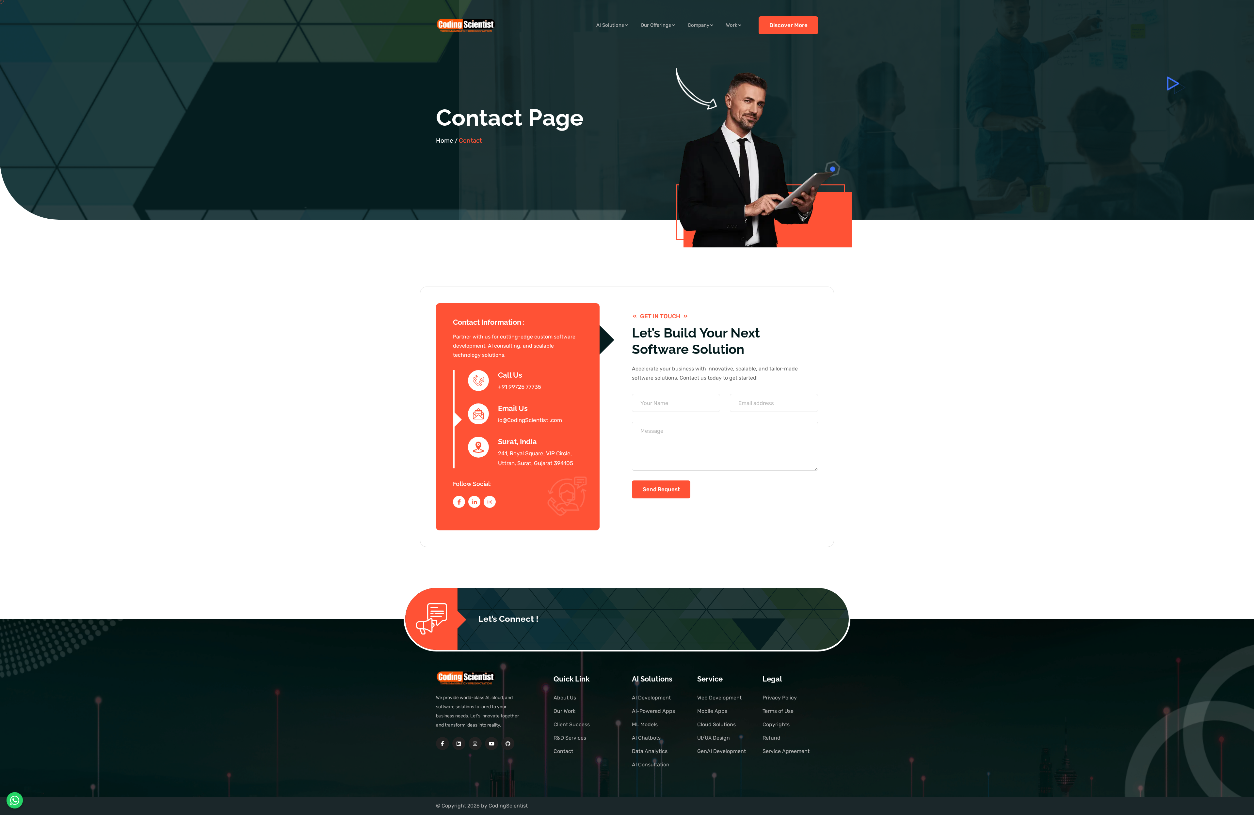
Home (444, 140)
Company (698, 25)
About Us (565, 698)
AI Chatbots (646, 738)
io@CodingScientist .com (530, 420)
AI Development (651, 698)
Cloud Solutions (716, 724)
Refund (771, 738)
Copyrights (776, 724)
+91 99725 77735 (519, 387)
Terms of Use (778, 711)
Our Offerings (656, 25)
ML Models (645, 724)
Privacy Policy (780, 698)
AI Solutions (610, 25)
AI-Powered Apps (653, 711)
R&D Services (570, 738)
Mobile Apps (712, 711)
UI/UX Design (713, 738)
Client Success (572, 724)
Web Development (719, 698)
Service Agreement (786, 751)
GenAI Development (721, 751)
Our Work (564, 711)
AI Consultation (650, 764)
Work (731, 25)
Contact (563, 751)
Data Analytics (649, 751)
